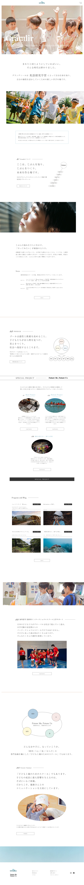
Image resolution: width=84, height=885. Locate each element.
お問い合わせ (52, 873)
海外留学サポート (53, 871)
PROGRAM (34, 873)
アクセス (34, 875)
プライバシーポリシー (54, 875)
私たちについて (35, 871)
